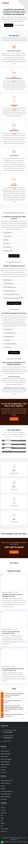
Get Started (9, 25)
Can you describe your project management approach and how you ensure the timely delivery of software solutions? (14, 708)
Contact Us (14, 419)
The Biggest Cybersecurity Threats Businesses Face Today (12, 595)
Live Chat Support (5, 829)
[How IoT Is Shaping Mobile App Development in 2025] (14, 619)
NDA (2, 826)
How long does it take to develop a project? (13, 701)
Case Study (3, 810)
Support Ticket (4, 831)
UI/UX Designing (4, 756)
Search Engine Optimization (7, 791)
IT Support (3, 770)
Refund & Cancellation (22, 841)
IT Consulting (3, 767)
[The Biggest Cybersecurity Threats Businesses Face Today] (14, 582)
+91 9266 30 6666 (7, 732)
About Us (3, 807)
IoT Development (14, 156)
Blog (2, 820)
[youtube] (5, 743)
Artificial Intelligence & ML (6, 780)
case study (8, 449)
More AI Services (14, 256)
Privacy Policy (13, 841)
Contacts (3, 823)
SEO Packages (4, 799)
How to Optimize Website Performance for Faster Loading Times (13, 669)
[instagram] (10, 743)
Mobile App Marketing (5, 796)
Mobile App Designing (5, 754)
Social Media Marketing (6, 794)
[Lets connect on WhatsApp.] (2, 842)
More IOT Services (14, 352)
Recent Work (21, 25)
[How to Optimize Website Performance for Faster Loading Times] (14, 656)
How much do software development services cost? (13, 715)
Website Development (5, 762)
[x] (3, 743)
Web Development (6, 666)
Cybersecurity (4, 772)
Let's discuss (14, 552)
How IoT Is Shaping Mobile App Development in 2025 (10, 632)
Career (2, 818)
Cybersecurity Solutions (7, 592)
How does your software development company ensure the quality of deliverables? (14, 695)
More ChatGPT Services (14, 303)
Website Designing (5, 751)
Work (2, 815)
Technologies (3, 813)
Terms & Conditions (5, 841)
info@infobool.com (7, 737)
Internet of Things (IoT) (6, 629)
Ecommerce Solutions (5, 764)
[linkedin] (8, 743)
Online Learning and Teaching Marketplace (13, 444)
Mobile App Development (14, 51)
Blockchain (3, 788)
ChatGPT (3, 786)
